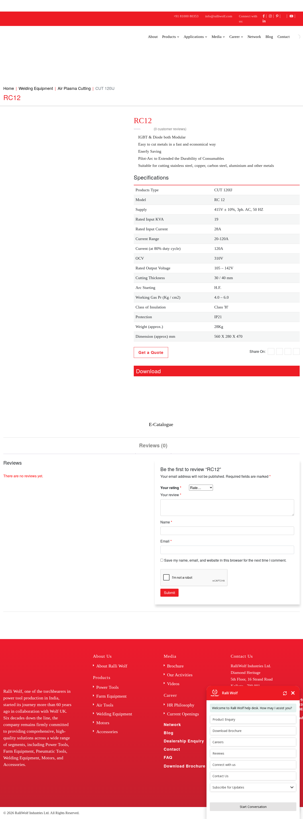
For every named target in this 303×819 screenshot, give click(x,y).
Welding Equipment (36, 88)
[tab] (153, 446)
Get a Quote (150, 352)
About (153, 37)
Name (166, 522)
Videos (173, 683)
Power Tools (107, 687)
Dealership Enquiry (184, 741)
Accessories (107, 731)
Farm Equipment (111, 696)
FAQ (168, 757)
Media (217, 37)
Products (169, 37)
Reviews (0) (153, 445)
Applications (194, 37)
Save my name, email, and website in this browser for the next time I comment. (225, 560)
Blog (269, 37)
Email (166, 541)
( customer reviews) (170, 128)
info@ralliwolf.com (218, 16)
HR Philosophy (180, 705)
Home (8, 88)
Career (234, 37)
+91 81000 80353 (186, 16)
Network (254, 37)
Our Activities (180, 674)
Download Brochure (184, 766)
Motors (102, 722)
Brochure (175, 665)
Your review (170, 494)
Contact (172, 749)
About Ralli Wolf (111, 665)
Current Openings (183, 713)
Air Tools (104, 705)
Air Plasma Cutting (74, 88)
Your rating (170, 487)
